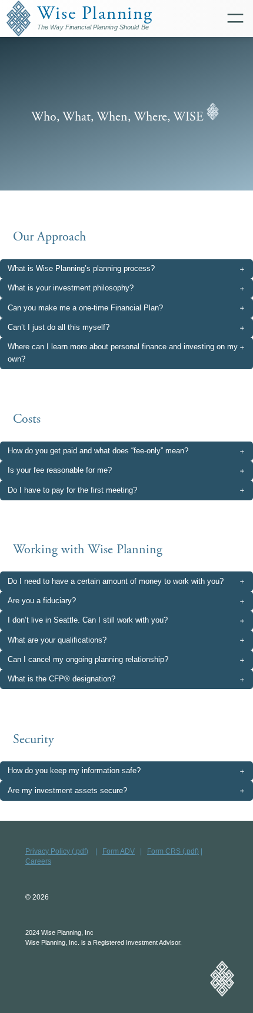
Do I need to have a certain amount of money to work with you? (116, 581)
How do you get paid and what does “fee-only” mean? (98, 450)
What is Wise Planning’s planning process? (81, 268)
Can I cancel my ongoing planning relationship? (88, 659)
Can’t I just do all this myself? (58, 327)
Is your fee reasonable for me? (60, 470)
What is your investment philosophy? (71, 287)
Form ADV (118, 851)
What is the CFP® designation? (61, 678)
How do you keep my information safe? (74, 770)
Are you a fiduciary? (42, 600)
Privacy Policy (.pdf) (56, 851)
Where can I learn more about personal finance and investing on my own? (123, 352)
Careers (38, 861)
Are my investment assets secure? (67, 790)
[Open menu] (238, 18)
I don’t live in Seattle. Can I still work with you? (88, 620)
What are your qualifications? (57, 640)
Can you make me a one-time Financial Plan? (85, 307)
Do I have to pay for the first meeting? (72, 490)
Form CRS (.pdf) (173, 851)
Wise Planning (94, 14)
